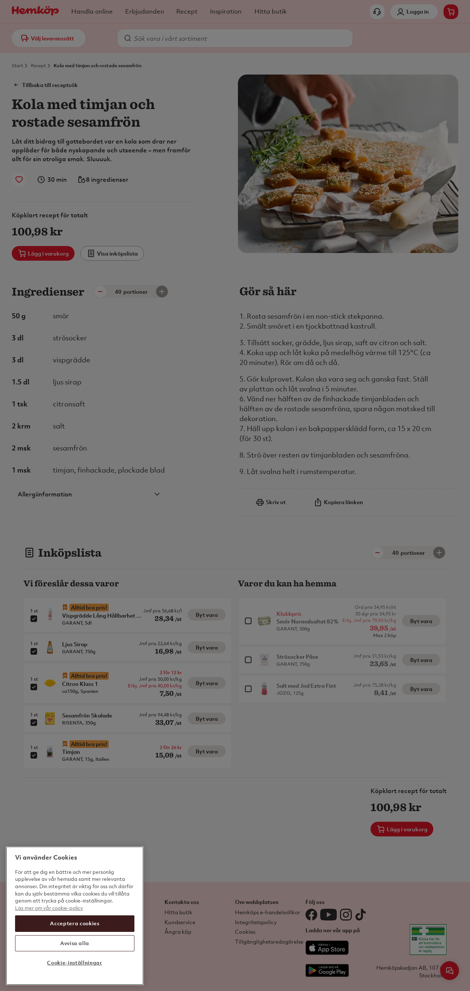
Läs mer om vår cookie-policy (49, 907)
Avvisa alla (74, 943)
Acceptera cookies (74, 923)
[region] (75, 915)
